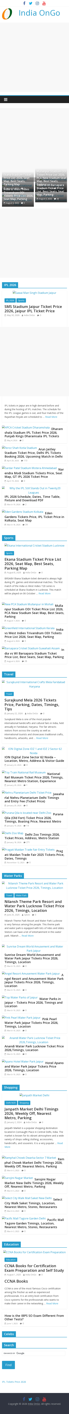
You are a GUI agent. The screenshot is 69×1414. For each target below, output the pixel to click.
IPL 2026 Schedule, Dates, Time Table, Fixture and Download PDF (32, 498)
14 (27, 825)
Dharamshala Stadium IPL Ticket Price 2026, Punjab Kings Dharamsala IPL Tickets (34, 432)
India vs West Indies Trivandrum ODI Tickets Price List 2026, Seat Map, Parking (18, 194)
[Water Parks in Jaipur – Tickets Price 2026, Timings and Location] (20, 997)
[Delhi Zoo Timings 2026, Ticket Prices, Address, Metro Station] (12, 833)
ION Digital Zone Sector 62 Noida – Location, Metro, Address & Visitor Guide (34, 759)
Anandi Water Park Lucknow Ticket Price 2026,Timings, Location (34, 1048)
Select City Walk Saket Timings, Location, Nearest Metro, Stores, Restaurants (33, 1203)
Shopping (24, 1102)
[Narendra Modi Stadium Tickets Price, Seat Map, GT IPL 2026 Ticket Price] (29, 468)
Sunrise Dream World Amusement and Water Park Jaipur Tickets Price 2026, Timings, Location (32, 958)
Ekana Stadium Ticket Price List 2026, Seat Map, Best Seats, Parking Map (18, 179)
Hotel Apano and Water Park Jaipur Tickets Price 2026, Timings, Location (34, 1066)
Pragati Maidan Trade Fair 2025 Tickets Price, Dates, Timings (34, 854)
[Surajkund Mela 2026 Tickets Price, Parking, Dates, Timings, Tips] (34, 682)
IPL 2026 (10, 300)
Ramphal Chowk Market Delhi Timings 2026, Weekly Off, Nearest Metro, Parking (34, 1162)
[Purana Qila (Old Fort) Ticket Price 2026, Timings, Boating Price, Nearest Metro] (26, 813)
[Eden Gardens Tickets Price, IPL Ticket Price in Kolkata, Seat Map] (22, 512)
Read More (51, 416)
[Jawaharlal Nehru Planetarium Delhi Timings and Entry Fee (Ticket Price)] (26, 792)
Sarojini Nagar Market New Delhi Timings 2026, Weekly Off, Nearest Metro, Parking (34, 1182)
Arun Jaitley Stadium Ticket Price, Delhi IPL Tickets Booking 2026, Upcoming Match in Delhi (34, 452)
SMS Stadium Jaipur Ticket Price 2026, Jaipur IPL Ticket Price (33, 308)
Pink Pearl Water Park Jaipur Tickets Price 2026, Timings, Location (31, 1022)
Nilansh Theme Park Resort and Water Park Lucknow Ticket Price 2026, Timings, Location (34, 906)
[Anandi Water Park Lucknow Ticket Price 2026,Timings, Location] (33, 1038)
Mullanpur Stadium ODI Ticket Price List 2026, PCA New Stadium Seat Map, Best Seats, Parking (51, 178)
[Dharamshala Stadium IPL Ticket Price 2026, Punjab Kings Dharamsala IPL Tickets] (26, 427)
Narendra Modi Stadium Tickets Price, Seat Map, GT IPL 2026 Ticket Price (34, 473)
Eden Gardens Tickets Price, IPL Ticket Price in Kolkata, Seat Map (34, 516)
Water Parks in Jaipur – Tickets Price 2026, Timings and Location (33, 1002)
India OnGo (39, 12)
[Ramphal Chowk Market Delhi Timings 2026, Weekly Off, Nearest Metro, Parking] (29, 1158)
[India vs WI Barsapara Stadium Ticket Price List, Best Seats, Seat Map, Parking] (31, 648)
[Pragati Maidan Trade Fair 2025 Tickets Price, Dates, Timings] (28, 849)
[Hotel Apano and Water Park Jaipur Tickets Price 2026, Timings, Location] (23, 1061)
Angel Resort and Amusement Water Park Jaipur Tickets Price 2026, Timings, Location (34, 980)
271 (28, 842)
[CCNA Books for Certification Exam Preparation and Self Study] (34, 1252)
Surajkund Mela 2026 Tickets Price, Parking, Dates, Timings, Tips (32, 704)
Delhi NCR (11, 1102)
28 (58, 198)
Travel (9, 694)
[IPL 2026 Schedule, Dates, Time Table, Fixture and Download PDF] (33, 488)
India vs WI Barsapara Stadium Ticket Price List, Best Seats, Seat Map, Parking (50, 190)
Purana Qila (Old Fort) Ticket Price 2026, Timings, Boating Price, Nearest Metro (34, 817)
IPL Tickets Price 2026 (14, 1381)
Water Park (21, 895)
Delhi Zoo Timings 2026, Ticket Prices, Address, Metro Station (32, 836)
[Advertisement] (34, 57)
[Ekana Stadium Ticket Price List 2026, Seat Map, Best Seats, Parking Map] (34, 545)
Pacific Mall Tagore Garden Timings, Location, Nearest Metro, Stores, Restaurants (34, 1223)
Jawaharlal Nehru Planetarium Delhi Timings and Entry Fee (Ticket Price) (34, 797)
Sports (21, 300)
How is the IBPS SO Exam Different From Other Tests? (34, 1317)
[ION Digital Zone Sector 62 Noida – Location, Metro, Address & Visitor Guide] (33, 749)
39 (26, 524)
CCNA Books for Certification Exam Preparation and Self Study (34, 1268)
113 (25, 460)
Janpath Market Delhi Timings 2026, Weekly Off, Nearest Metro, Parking (31, 1113)
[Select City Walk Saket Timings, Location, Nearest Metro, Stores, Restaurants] (27, 1198)
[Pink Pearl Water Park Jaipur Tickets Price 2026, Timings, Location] (21, 1017)
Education (11, 1259)
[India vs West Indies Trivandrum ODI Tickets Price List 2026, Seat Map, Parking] (28, 628)
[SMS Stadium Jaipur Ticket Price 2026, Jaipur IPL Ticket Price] (34, 293)
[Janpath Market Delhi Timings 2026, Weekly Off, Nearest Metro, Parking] (34, 1095)
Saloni (27, 914)
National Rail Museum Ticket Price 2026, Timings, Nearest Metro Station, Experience (34, 777)
